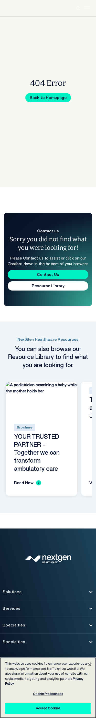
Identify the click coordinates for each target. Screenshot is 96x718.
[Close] (89, 664)
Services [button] (11, 610)
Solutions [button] (12, 593)
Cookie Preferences (48, 694)
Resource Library (48, 286)
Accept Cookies (48, 708)
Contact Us (48, 275)
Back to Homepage (48, 98)
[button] (78, 8)
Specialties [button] (13, 626)
